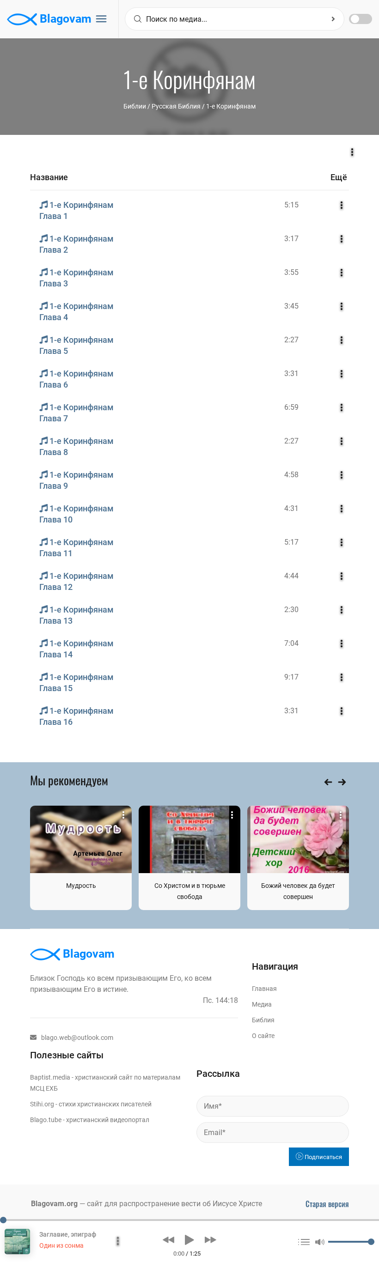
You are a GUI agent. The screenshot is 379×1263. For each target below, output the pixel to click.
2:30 (291, 609)
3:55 (291, 272)
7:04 (291, 643)
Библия (263, 1020)
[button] (168, 1239)
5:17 (291, 542)
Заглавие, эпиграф (67, 1234)
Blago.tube (45, 1119)
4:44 (291, 575)
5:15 (291, 204)
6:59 (291, 407)
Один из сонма (61, 1245)
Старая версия (327, 1203)
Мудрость (81, 885)
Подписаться (322, 1157)
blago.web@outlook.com (77, 1037)
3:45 (291, 306)
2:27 (291, 339)
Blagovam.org (54, 1203)
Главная (264, 988)
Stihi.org (42, 1104)
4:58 (291, 474)
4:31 (291, 508)
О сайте (263, 1035)
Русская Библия (176, 106)
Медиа (262, 1004)
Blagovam (64, 18)
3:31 (291, 373)
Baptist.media (50, 1077)
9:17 (291, 677)
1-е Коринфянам (231, 106)
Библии (134, 106)
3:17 (291, 238)
